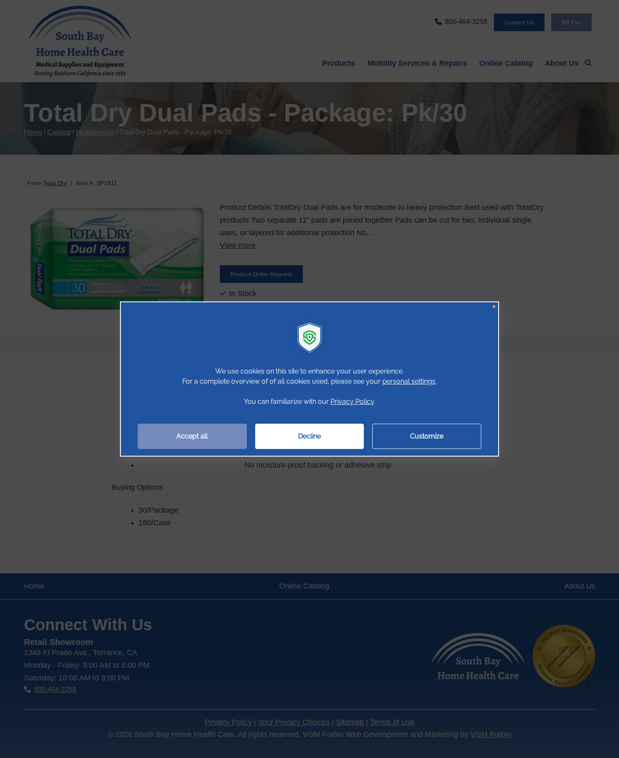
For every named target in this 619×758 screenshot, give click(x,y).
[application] (309, 379)
